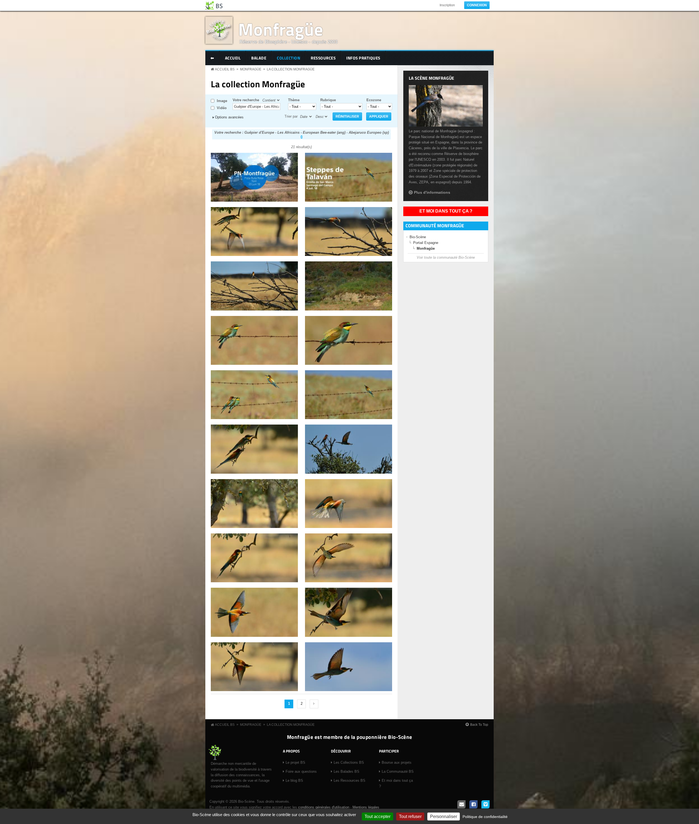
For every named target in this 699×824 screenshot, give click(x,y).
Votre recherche (246, 100)
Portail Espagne (425, 243)
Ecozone (373, 100)
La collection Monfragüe (291, 69)
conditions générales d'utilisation (323, 807)
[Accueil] (214, 5)
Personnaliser (443, 816)
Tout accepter (377, 816)
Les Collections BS (349, 762)
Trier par (291, 116)
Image (222, 101)
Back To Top (479, 725)
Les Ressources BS (349, 780)
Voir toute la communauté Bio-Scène (446, 257)
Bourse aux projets (396, 762)
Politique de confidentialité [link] (485, 816)
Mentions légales (366, 807)
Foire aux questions (301, 771)
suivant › (314, 704)
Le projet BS (295, 762)
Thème (294, 100)
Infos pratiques (363, 58)
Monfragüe (280, 29)
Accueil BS (225, 69)
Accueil (233, 58)
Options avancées (229, 117)
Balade (258, 58)
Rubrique (328, 100)
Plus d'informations (432, 192)
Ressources (323, 58)
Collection (288, 58)
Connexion (477, 5)
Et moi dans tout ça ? (445, 211)
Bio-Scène (418, 237)
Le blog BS (294, 780)
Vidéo (222, 108)
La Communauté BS (398, 771)
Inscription (447, 5)
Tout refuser (410, 816)
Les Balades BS (346, 771)
